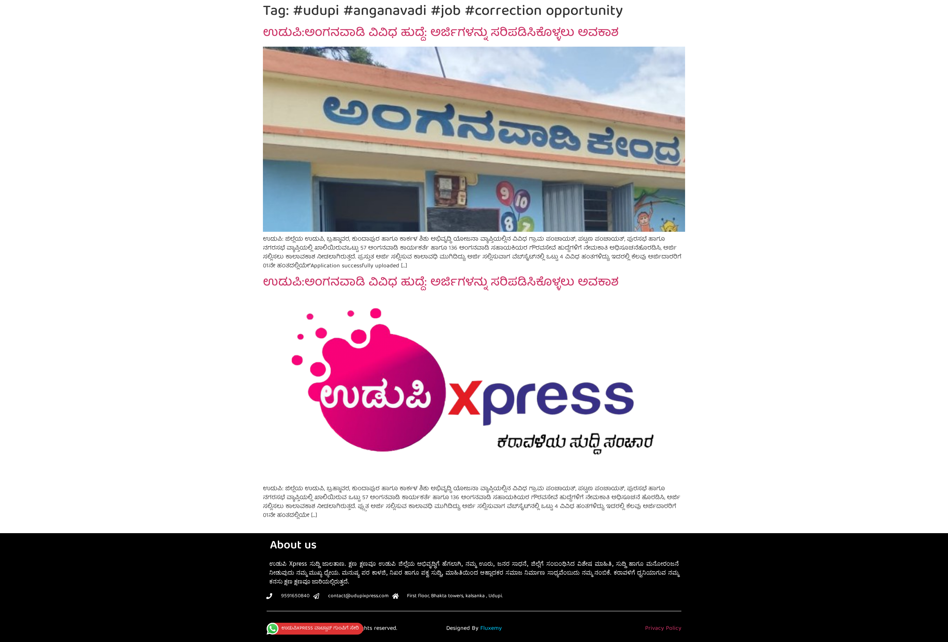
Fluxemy (491, 628)
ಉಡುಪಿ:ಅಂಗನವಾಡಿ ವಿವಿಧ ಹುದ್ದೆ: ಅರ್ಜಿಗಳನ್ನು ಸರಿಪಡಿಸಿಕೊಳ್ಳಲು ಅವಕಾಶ (441, 33)
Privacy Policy (663, 628)
